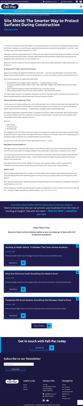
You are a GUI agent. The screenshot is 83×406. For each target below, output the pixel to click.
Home (6, 15)
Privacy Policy (66, 398)
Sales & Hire (65, 394)
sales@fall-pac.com (51, 2)
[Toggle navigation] (81, 6)
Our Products (66, 389)
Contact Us (39, 348)
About (25, 387)
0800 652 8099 (67, 2)
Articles (25, 389)
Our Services (66, 387)
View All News (39, 326)
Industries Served (67, 392)
